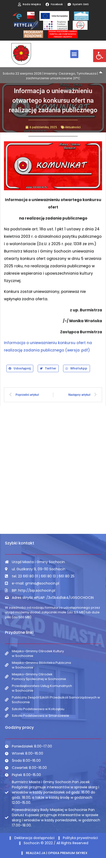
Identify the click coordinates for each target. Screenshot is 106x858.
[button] (99, 55)
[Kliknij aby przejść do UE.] (54, 16)
